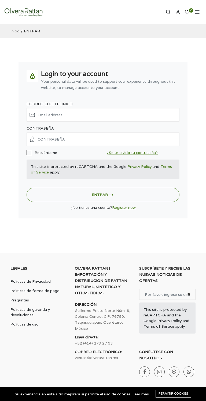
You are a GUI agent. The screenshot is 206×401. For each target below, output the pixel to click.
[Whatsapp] (188, 371)
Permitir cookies (173, 393)
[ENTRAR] (178, 12)
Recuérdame (46, 152)
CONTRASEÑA (40, 128)
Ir (188, 294)
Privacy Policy (139, 166)
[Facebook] (144, 371)
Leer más (141, 394)
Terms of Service (159, 326)
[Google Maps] (174, 371)
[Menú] (197, 12)
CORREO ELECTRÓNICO (50, 103)
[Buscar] (168, 12)
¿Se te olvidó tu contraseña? (132, 152)
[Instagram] (159, 371)
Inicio (15, 31)
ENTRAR (100, 194)
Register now (124, 207)
